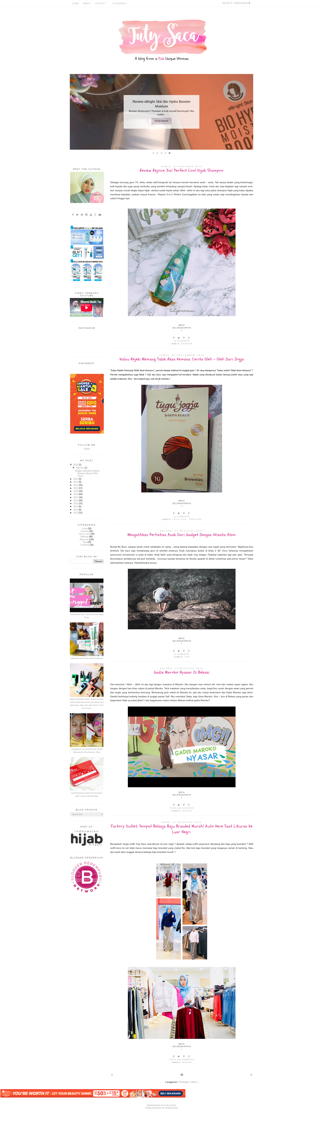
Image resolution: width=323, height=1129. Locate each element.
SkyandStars (171, 1108)
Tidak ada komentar (181, 808)
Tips (187, 657)
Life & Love (179, 519)
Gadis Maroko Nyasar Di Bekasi (181, 672)
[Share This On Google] (189, 338)
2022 (76, 482)
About (87, 3)
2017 (76, 497)
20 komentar (182, 654)
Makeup (84, 536)
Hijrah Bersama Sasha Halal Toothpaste (86, 658)
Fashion (187, 811)
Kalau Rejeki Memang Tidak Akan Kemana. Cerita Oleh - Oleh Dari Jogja (182, 359)
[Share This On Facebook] (174, 338)
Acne (84, 528)
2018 (76, 494)
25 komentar (182, 516)
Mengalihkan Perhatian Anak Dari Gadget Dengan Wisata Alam (182, 535)
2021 (76, 485)
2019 (76, 491)
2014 (76, 506)
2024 (76, 465)
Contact (100, 3)
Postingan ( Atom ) (188, 1082)
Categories (119, 3)
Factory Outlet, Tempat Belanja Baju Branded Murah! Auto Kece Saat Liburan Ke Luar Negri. (182, 829)
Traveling (195, 519)
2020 (76, 488)
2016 (76, 500)
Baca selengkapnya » (181, 327)
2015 (76, 503)
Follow (87, 449)
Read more (161, 121)
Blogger (171, 1105)
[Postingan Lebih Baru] (112, 1074)
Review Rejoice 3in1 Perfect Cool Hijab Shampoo (182, 170)
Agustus (80, 468)
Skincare (187, 344)
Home (75, 3)
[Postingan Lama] (251, 1074)
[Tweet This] (179, 338)
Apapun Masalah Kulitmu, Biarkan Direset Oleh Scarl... (87, 473)
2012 (76, 513)
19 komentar (182, 341)
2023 (76, 479)
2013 (76, 510)
